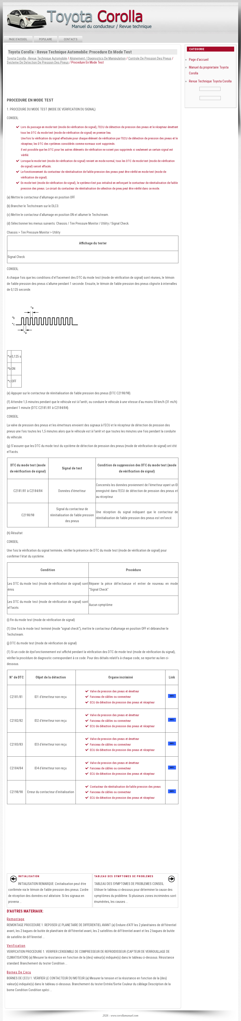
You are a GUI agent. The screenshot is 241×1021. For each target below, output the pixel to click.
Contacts (70, 39)
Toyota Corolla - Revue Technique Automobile (37, 58)
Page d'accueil (18, 39)
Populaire (45, 39)
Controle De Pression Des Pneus (149, 58)
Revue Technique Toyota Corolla (210, 81)
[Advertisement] (92, 79)
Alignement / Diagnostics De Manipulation (98, 58)
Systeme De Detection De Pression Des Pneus (38, 62)
